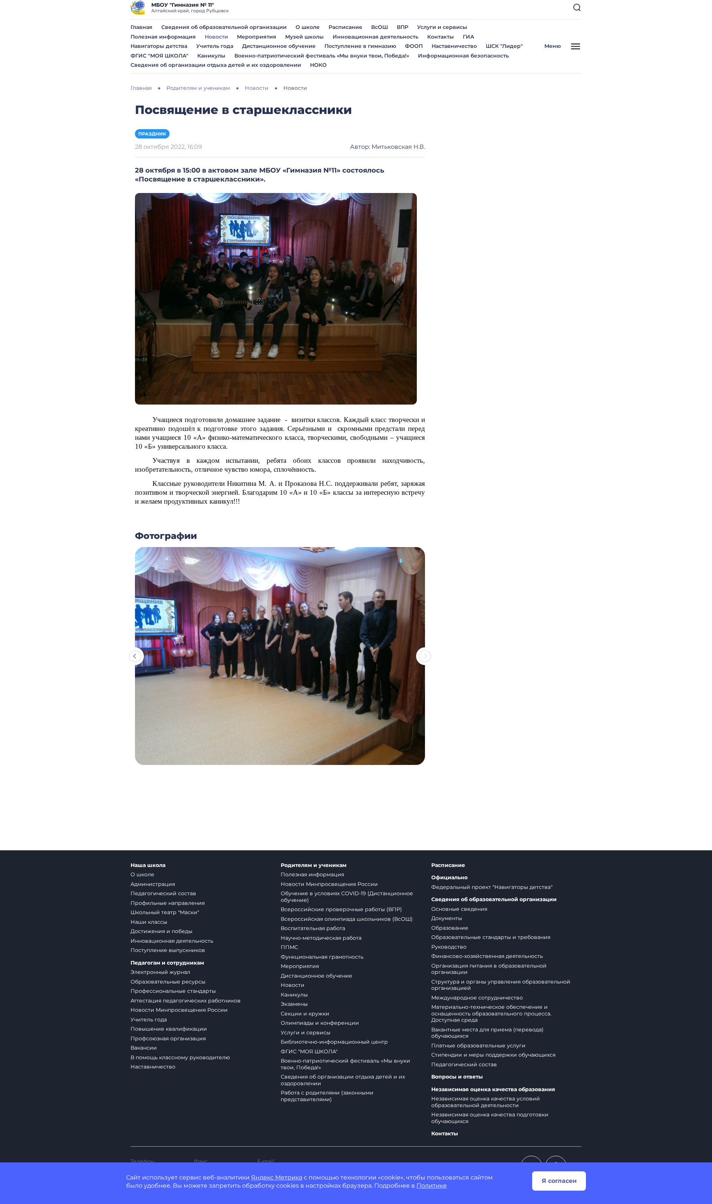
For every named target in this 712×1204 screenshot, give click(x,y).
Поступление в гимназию (360, 46)
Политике (431, 1185)
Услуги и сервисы (442, 27)
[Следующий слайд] (425, 656)
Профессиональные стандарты (173, 991)
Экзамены (294, 1004)
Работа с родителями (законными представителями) (327, 1096)
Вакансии (144, 1047)
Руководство (449, 946)
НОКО (318, 65)
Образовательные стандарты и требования (490, 937)
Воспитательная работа (313, 928)
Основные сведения (459, 909)
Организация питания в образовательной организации (489, 969)
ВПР (402, 27)
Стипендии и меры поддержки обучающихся (493, 1054)
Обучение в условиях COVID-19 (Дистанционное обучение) (347, 896)
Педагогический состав (163, 893)
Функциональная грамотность (322, 956)
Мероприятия (256, 36)
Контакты (440, 36)
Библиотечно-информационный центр (334, 1041)
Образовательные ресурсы (168, 981)
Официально (449, 877)
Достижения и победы (161, 931)
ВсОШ (379, 27)
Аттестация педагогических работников (186, 1000)
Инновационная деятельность (375, 36)
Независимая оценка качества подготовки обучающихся (489, 1118)
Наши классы (149, 922)
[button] (577, 7)
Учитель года (214, 46)
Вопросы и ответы (457, 1077)
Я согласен (559, 1180)
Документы (446, 918)
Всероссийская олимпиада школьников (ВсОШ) (347, 919)
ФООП (414, 46)
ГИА (468, 36)
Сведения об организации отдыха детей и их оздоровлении (216, 65)
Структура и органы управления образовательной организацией (500, 985)
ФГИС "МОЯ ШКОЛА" (159, 55)
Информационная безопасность (463, 55)
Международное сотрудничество (477, 997)
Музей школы (304, 36)
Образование (449, 928)
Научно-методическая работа (321, 938)
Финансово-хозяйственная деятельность (487, 956)
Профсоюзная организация (168, 1038)
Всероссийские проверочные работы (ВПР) (341, 909)
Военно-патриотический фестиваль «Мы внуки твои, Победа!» (321, 55)
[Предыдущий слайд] (135, 656)
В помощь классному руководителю (180, 1057)
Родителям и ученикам (313, 865)
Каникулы (211, 55)
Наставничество (454, 46)
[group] (280, 656)
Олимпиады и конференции (320, 1023)
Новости (216, 36)
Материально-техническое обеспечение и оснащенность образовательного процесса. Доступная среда (491, 1013)
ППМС (289, 947)
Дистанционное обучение (279, 46)
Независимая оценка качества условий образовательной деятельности (485, 1102)
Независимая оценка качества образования (493, 1089)
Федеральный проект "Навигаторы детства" (492, 887)
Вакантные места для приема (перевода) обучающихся (487, 1033)
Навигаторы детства (159, 46)
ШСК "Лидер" (504, 46)
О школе (308, 27)
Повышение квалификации (169, 1028)
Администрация (153, 884)
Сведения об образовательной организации (224, 27)
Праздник (152, 134)
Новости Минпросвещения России (179, 1010)
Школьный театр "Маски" (165, 912)
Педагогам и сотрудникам (167, 963)
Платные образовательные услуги (478, 1045)
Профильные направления (168, 903)
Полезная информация (163, 36)
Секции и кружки (305, 1013)
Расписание (345, 27)
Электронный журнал (160, 972)
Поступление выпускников (168, 950)
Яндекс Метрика (276, 1177)
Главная (141, 27)
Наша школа (148, 865)
